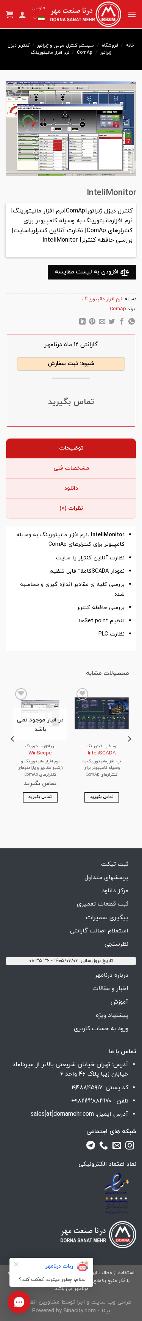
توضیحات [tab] (71, 448)
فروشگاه (110, 45)
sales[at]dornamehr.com (62, 1114)
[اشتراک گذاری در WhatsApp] (131, 322)
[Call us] (103, 1147)
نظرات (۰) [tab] (71, 508)
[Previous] (129, 754)
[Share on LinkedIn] (82, 322)
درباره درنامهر (111, 975)
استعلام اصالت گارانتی (99, 931)
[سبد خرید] (9, 14)
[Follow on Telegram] (90, 1147)
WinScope (40, 753)
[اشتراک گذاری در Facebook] (122, 322)
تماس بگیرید (102, 797)
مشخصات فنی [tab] (71, 468)
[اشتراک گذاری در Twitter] (112, 322)
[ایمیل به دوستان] (102, 322)
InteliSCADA (102, 753)
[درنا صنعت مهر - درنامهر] (85, 14)
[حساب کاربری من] (22, 14)
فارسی (38, 8)
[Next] (13, 754)
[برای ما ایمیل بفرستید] (116, 1147)
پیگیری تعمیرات (107, 917)
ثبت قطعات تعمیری (102, 904)
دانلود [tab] (71, 488)
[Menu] (131, 14)
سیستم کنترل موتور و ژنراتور (65, 45)
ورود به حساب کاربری (101, 1028)
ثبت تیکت (114, 864)
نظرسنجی (116, 944)
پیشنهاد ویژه (112, 1015)
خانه (130, 45)
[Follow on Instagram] (129, 1147)
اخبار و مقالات (110, 988)
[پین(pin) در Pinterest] (92, 322)
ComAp (84, 53)
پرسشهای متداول (106, 877)
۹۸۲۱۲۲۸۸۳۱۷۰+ (91, 1101)
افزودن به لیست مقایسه (87, 272)
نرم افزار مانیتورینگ (50, 53)
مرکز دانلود (115, 891)
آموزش (119, 1002)
